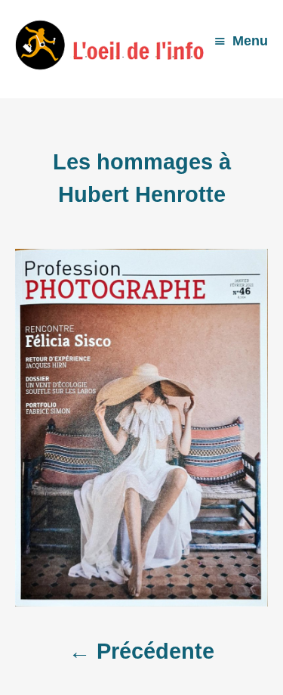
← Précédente (141, 651)
